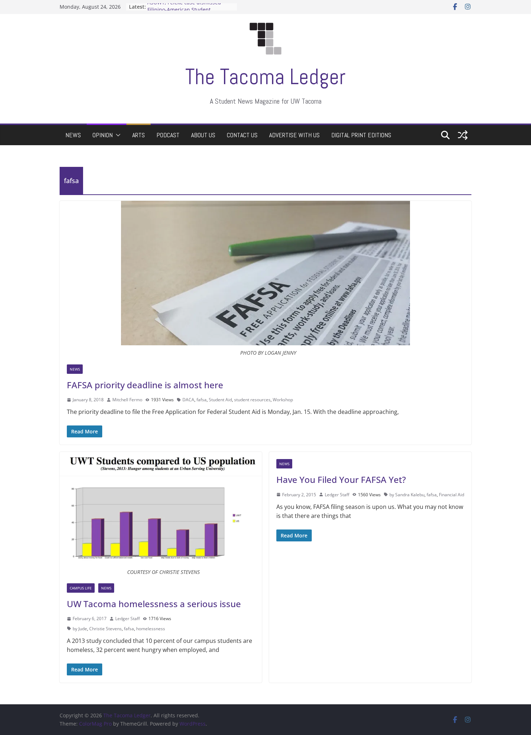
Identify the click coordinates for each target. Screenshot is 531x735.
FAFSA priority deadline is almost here (145, 385)
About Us (203, 135)
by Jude (80, 629)
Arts (138, 135)
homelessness (150, 629)
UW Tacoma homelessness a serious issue (154, 604)
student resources (252, 400)
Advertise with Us (294, 135)
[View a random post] (462, 135)
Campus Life (81, 588)
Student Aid (220, 400)
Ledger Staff (127, 618)
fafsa (202, 400)
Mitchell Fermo (127, 400)
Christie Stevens (105, 629)
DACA (188, 400)
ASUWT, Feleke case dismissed (184, 6)
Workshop (283, 400)
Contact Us (242, 135)
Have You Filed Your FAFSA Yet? (341, 479)
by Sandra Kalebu (406, 495)
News (73, 135)
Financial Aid (451, 495)
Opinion (102, 135)
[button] (117, 135)
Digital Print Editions (361, 135)
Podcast (168, 135)
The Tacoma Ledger (265, 77)
